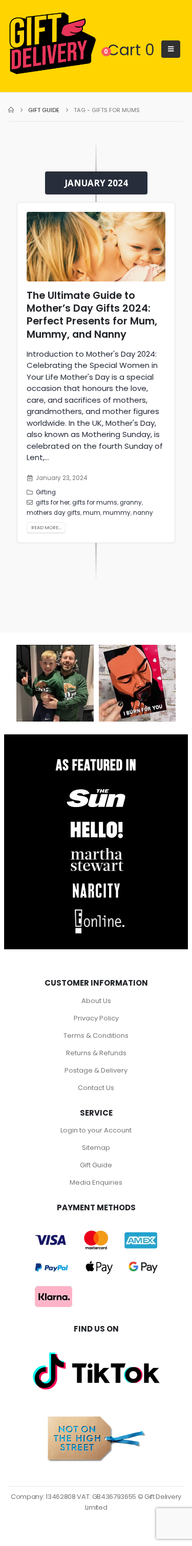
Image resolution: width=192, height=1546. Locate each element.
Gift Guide (96, 1165)
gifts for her (53, 502)
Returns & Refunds (96, 1053)
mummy (117, 513)
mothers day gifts (53, 513)
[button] (170, 49)
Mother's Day (130, 423)
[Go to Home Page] (11, 110)
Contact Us (96, 1088)
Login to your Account (96, 1130)
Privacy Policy (96, 1018)
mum (91, 513)
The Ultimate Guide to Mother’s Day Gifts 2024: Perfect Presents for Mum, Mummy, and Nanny (92, 315)
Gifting (46, 492)
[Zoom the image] (96, 788)
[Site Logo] (52, 44)
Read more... (46, 527)
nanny (143, 513)
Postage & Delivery (96, 1070)
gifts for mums (94, 502)
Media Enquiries (96, 1182)
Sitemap (96, 1147)
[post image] (96, 246)
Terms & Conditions (96, 1035)
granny (131, 502)
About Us (96, 1001)
